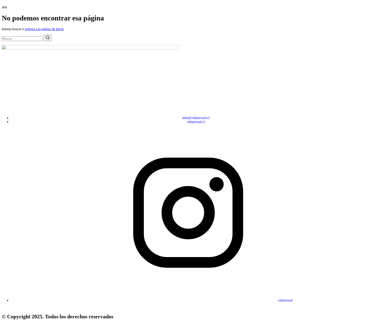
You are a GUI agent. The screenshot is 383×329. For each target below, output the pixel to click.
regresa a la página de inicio (44, 29)
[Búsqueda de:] (23, 38)
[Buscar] (48, 38)
